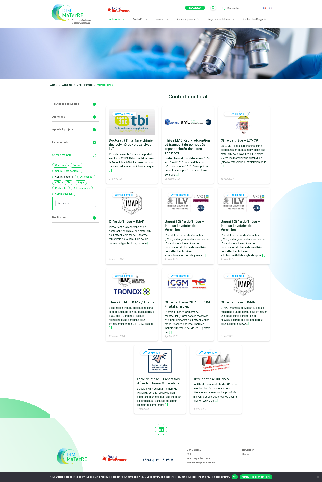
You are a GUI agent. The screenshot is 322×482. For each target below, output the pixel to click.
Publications (60, 217)
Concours (60, 165)
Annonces (58, 116)
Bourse (76, 165)
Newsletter (195, 7)
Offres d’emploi (62, 155)
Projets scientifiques (219, 19)
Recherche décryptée (254, 19)
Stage (80, 182)
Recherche (61, 188)
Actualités (114, 19)
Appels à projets (186, 19)
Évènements (60, 142)
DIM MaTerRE (194, 449)
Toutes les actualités (65, 103)
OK (234, 476)
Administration (82, 188)
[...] (110, 170)
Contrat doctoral (64, 176)
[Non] (317, 477)
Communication (64, 193)
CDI (68, 182)
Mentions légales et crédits (201, 462)
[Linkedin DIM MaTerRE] (161, 429)
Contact (246, 454)
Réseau (160, 19)
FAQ (189, 454)
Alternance (86, 176)
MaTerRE (138, 19)
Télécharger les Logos (198, 458)
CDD (57, 182)
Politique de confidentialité (256, 476)
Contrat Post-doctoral (67, 171)
